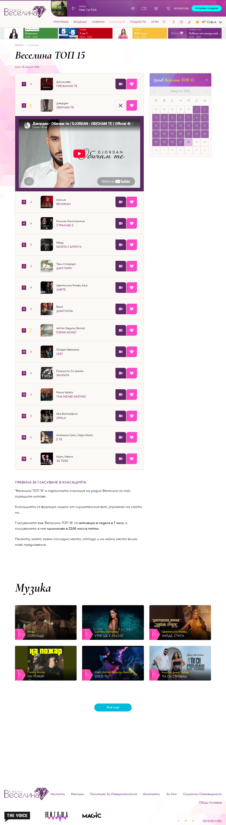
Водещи (80, 22)
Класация (117, 22)
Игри (155, 22)
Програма (61, 22)
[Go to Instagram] (181, 22)
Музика (33, 587)
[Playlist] (156, 8)
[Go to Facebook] (174, 22)
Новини (98, 22)
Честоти (57, 794)
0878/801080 (181, 8)
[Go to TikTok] (189, 22)
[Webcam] (144, 8)
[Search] (164, 22)
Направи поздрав (206, 8)
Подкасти (138, 22)
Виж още (113, 707)
